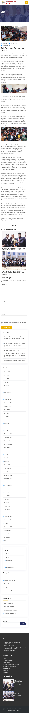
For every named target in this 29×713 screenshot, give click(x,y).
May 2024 (6, 458)
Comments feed (10, 564)
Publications (7, 584)
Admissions (7, 577)
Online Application (8, 603)
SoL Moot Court (8, 587)
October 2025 (7, 406)
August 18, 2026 (6, 251)
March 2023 (7, 506)
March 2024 (7, 464)
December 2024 (8, 434)
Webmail (6, 670)
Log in (7, 557)
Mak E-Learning (7, 668)
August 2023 (7, 489)
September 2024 (8, 444)
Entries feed (9, 560)
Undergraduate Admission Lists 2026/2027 (15, 360)
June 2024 (7, 454)
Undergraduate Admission (10, 610)
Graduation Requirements (10, 666)
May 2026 (6, 382)
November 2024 (8, 437)
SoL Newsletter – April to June (11, 350)
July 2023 (6, 492)
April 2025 (6, 423)
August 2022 (7, 530)
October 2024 (7, 440)
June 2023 (7, 495)
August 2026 (7, 372)
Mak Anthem (7, 662)
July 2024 (6, 451)
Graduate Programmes (10, 613)
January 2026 (7, 396)
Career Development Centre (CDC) (12, 664)
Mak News (6, 672)
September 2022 (8, 526)
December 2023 (8, 475)
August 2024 (7, 447)
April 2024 (6, 461)
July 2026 (6, 375)
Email (3, 308)
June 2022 (7, 537)
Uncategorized (14, 14)
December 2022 (8, 516)
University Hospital (8, 660)
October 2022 (7, 523)
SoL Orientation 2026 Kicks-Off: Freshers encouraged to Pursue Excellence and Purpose (13, 272)
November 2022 (8, 520)
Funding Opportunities (9, 580)
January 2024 (7, 471)
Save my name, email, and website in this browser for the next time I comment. (13, 323)
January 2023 (7, 513)
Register (8, 553)
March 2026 (7, 389)
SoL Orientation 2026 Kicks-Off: (19, 692)
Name (3, 301)
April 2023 (6, 502)
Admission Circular (9, 606)
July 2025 (6, 413)
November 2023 (8, 478)
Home (3, 14)
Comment (4, 284)
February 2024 (7, 468)
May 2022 (6, 540)
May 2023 (6, 499)
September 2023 (8, 485)
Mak (5, 658)
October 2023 (7, 482)
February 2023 (7, 509)
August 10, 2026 (6, 274)
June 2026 (7, 378)
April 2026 (6, 385)
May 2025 (6, 420)
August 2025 (7, 409)
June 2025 (7, 416)
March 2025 (7, 427)
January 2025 (7, 430)
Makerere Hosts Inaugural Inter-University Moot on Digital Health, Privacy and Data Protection (13, 249)
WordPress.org (10, 567)
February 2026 (7, 392)
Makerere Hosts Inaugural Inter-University (18, 681)
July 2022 (6, 533)
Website (3, 314)
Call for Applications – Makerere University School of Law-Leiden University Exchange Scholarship (15, 355)
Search (5, 621)
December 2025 (8, 399)
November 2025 (8, 402)
